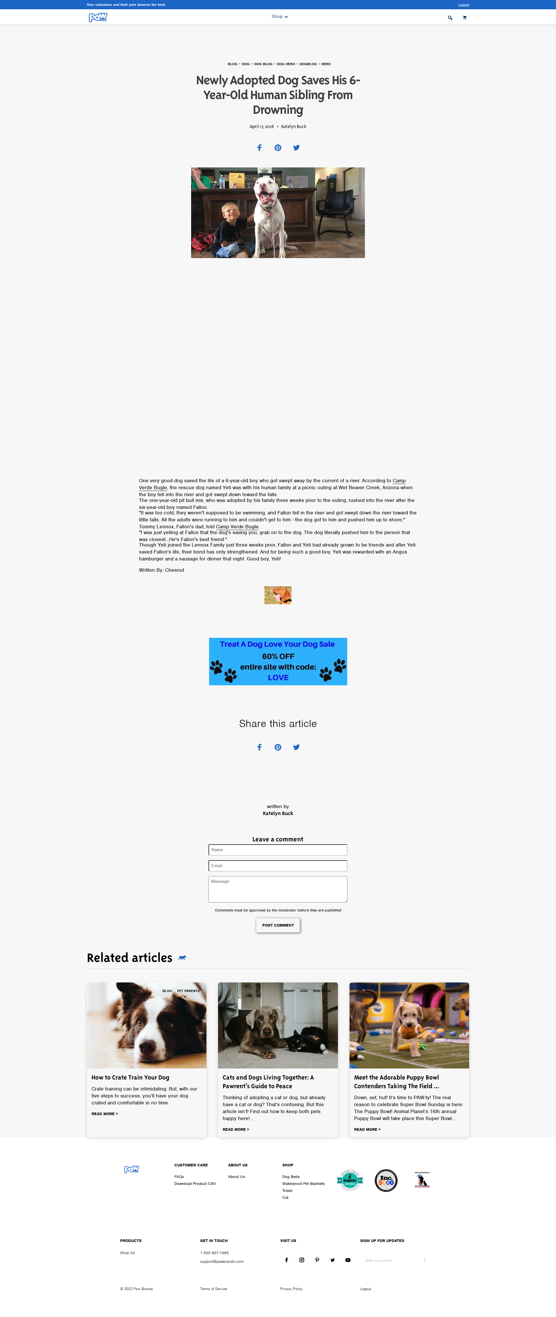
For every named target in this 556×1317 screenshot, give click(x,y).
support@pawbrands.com (222, 1261)
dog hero (286, 64)
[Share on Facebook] (259, 147)
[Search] (450, 17)
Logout (365, 1288)
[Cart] (465, 17)
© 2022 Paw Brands (136, 1288)
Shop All (127, 1252)
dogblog (308, 64)
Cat (285, 1197)
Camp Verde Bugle (237, 526)
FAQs (179, 1176)
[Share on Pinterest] (278, 147)
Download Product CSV (195, 1183)
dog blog (263, 64)
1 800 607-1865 (214, 1252)
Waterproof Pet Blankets (303, 1183)
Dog (246, 64)
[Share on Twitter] (296, 147)
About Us (236, 1176)
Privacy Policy (291, 1288)
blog (232, 64)
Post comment (278, 925)
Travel (287, 1190)
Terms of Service (213, 1288)
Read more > (105, 1113)
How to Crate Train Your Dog (130, 1077)
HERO (326, 64)
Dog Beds (291, 1176)
